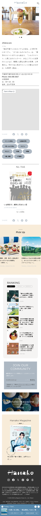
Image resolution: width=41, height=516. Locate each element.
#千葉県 (19, 156)
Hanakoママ (24, 503)
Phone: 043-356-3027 (10, 77)
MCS (32, 503)
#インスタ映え (9, 141)
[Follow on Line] (27, 480)
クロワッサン (22, 501)
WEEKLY (19, 286)
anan (4, 501)
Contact (28, 494)
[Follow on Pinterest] (22, 480)
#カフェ (23, 146)
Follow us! (20, 407)
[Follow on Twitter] (18, 480)
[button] (19, 37)
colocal (18, 503)
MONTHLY (28, 286)
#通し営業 (8, 156)
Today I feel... (9, 506)
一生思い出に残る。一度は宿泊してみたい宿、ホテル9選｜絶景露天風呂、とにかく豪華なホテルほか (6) (24, 510)
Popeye (36, 501)
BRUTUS (8, 501)
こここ (29, 503)
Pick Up (20, 232)
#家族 (27, 151)
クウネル (32, 501)
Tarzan (14, 503)
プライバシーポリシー (24, 384)
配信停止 (32, 380)
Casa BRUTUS (14, 501)
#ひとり (7, 151)
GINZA (27, 501)
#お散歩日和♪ (23, 141)
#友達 (17, 151)
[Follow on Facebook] (13, 480)
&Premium (9, 503)
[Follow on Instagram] (8, 480)
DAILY (11, 286)
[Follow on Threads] (32, 480)
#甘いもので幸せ (9, 146)
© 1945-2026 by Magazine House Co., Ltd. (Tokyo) (20, 498)
